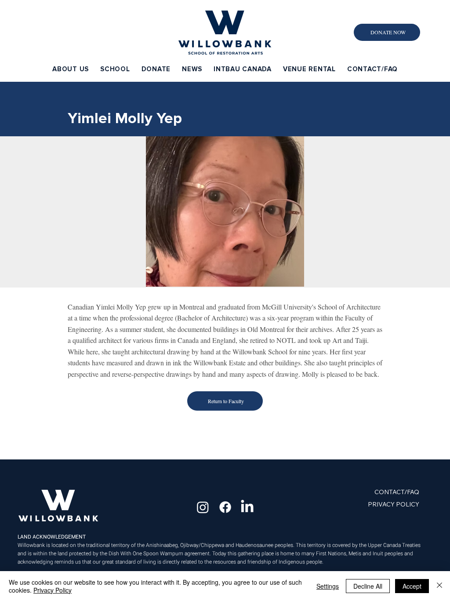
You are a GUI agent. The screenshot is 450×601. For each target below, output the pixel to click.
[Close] (439, 586)
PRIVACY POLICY (393, 504)
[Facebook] (225, 507)
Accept (412, 586)
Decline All (367, 586)
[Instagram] (202, 507)
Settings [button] (327, 586)
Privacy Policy (52, 590)
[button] (70, 69)
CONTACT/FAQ (396, 492)
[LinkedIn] (247, 507)
